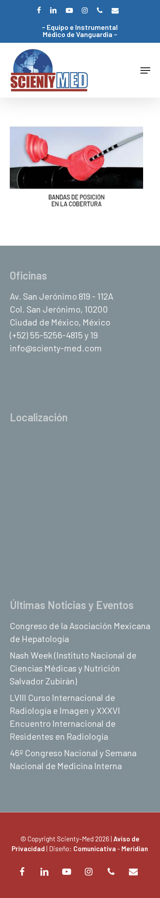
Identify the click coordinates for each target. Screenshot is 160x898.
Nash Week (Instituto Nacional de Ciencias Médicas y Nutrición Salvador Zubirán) (73, 668)
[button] (145, 70)
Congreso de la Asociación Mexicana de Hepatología (80, 632)
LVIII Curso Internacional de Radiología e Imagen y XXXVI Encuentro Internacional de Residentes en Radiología (65, 716)
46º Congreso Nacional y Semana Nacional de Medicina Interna (73, 759)
